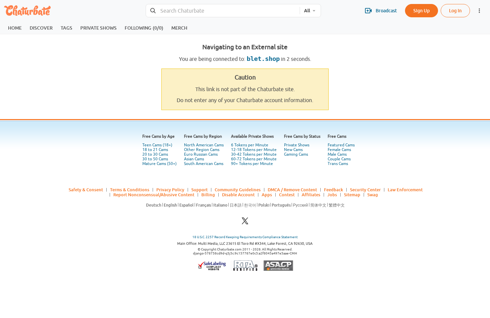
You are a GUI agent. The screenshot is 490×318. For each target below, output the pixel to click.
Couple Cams (339, 159)
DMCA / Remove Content (292, 189)
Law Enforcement (405, 189)
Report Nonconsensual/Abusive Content (153, 194)
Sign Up (421, 10)
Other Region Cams (201, 149)
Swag (372, 194)
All (307, 10)
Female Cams (339, 149)
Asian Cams (194, 159)
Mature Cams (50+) (159, 163)
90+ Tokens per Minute (252, 163)
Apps (267, 194)
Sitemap (352, 194)
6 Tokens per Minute (249, 145)
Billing (208, 194)
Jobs (332, 194)
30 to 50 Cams (155, 159)
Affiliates (311, 194)
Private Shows (296, 145)
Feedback (333, 189)
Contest (287, 194)
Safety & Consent (86, 189)
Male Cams (337, 154)
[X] (245, 222)
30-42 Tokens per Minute (254, 154)
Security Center (365, 189)
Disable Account (238, 194)
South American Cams (203, 163)
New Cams (293, 149)
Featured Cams (341, 145)
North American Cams (204, 145)
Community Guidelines (238, 189)
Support (199, 189)
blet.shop (263, 59)
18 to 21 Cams (155, 149)
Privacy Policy (170, 189)
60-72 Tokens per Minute (254, 159)
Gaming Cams (296, 154)
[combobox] (223, 11)
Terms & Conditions (129, 189)
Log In (455, 10)
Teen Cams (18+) (157, 145)
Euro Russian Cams (201, 154)
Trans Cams (338, 163)
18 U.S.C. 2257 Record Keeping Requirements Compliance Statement (245, 237)
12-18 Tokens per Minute (254, 149)
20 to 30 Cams (155, 154)
